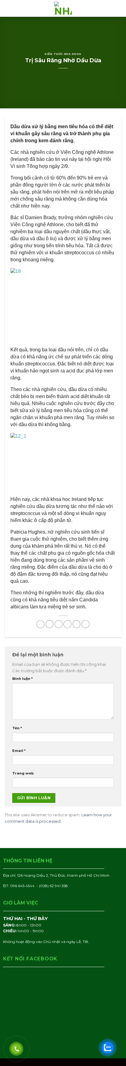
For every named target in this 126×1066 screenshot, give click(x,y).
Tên (17, 728)
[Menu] (8, 8)
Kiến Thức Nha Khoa (63, 54)
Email (19, 751)
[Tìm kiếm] (119, 8)
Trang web (23, 773)
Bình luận (22, 678)
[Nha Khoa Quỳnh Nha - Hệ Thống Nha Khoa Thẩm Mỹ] (63, 8)
